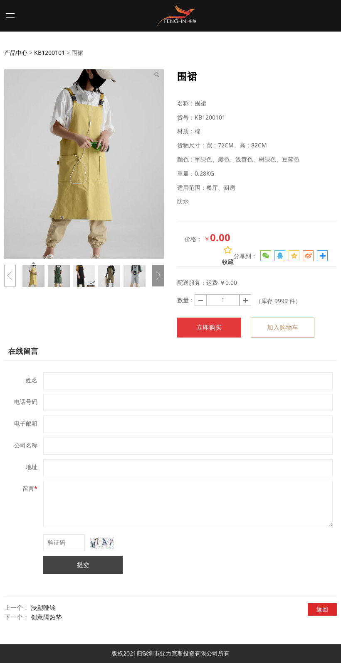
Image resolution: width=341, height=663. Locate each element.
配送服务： (191, 282)
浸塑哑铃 (43, 607)
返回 (322, 609)
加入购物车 (282, 327)
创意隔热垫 (46, 617)
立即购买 (209, 327)
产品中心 (15, 52)
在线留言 (23, 351)
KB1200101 (49, 52)
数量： (186, 300)
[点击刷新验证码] (102, 543)
